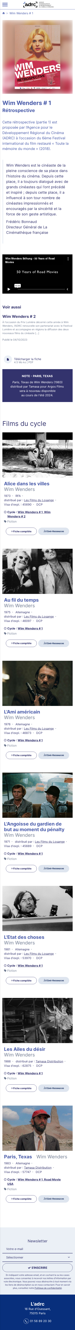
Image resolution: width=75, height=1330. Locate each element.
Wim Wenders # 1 (21, 13)
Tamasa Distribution (49, 1061)
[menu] (5, 4)
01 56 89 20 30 (40, 1321)
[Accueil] (38, 4)
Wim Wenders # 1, (31, 512)
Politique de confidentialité (48, 1288)
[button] (37, 1257)
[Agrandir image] (37, 57)
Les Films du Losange (39, 500)
